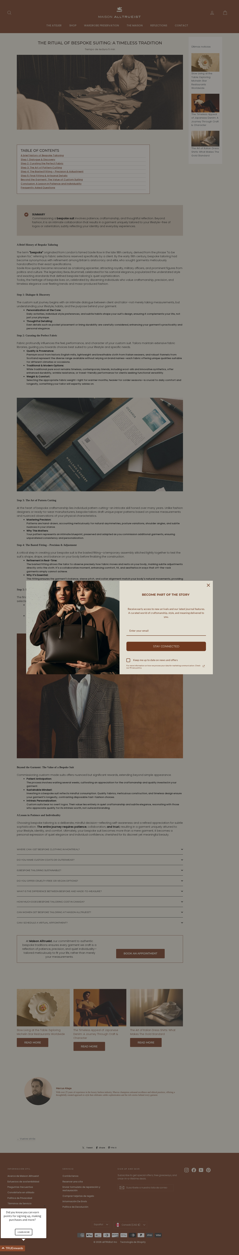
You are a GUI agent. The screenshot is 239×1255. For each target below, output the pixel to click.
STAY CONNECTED (166, 646)
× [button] (44, 1206)
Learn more (24, 1232)
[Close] (208, 585)
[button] (28, 1248)
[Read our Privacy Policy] (203, 666)
